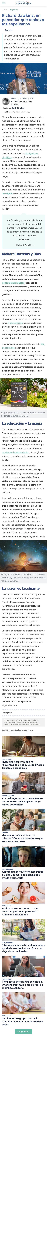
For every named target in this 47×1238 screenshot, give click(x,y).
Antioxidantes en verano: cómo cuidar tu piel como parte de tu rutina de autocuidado (20, 911)
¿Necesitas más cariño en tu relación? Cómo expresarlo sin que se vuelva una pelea (22, 838)
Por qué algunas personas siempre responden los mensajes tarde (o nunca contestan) (22, 801)
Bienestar (6, 906)
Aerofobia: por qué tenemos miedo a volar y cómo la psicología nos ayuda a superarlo (22, 874)
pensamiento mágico (13, 283)
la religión (7, 193)
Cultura (5, 10)
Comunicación (8, 796)
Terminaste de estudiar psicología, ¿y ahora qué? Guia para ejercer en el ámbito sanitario (22, 984)
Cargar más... (23, 1031)
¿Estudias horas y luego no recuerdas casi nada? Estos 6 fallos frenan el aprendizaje (23, 764)
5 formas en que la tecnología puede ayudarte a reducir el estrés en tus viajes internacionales (23, 948)
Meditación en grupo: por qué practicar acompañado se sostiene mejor (22, 1021)
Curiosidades (7, 869)
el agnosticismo (15, 323)
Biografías (14, 10)
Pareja (5, 832)
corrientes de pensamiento (15, 452)
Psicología (6, 759)
